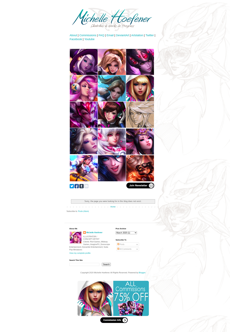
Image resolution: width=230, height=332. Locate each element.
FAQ (101, 35)
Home (113, 207)
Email (110, 35)
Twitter (150, 35)
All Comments (125, 249)
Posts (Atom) (83, 211)
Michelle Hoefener (94, 232)
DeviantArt (122, 35)
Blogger (142, 273)
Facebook (76, 39)
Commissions (87, 35)
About (73, 35)
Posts (121, 244)
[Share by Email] (86, 188)
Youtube (89, 39)
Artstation (137, 35)
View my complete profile (80, 253)
